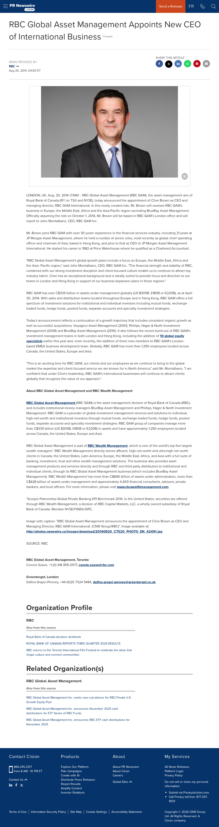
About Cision (121, 771)
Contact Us (16, 780)
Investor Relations (73, 792)
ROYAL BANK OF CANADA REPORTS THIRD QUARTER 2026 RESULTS (73, 643)
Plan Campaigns (71, 771)
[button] (109, 132)
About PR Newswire (126, 767)
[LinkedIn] (11, 785)
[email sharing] (206, 64)
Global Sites (121, 782)
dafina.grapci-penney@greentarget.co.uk (124, 582)
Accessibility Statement (126, 812)
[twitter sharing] (168, 64)
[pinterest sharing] (197, 64)
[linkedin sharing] (178, 64)
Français (108, 36)
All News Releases (177, 767)
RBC (30, 620)
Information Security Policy (48, 812)
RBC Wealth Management (107, 445)
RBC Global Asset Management (51, 402)
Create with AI (70, 775)
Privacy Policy (174, 775)
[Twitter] (21, 785)
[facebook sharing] (159, 64)
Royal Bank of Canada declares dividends (53, 637)
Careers (118, 775)
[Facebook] (16, 785)
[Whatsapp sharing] (187, 64)
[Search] (213, 6)
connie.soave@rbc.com (96, 564)
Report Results (71, 784)
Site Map (76, 812)
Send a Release (170, 6)
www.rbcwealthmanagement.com (143, 486)
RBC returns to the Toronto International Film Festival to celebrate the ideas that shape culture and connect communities (79, 652)
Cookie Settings (96, 812)
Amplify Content (71, 788)
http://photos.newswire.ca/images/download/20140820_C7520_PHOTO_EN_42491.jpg (94, 531)
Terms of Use (18, 812)
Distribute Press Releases (78, 779)
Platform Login (174, 771)
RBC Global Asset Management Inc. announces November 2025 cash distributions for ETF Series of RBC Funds (72, 711)
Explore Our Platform (75, 767)
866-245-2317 (23, 767)
